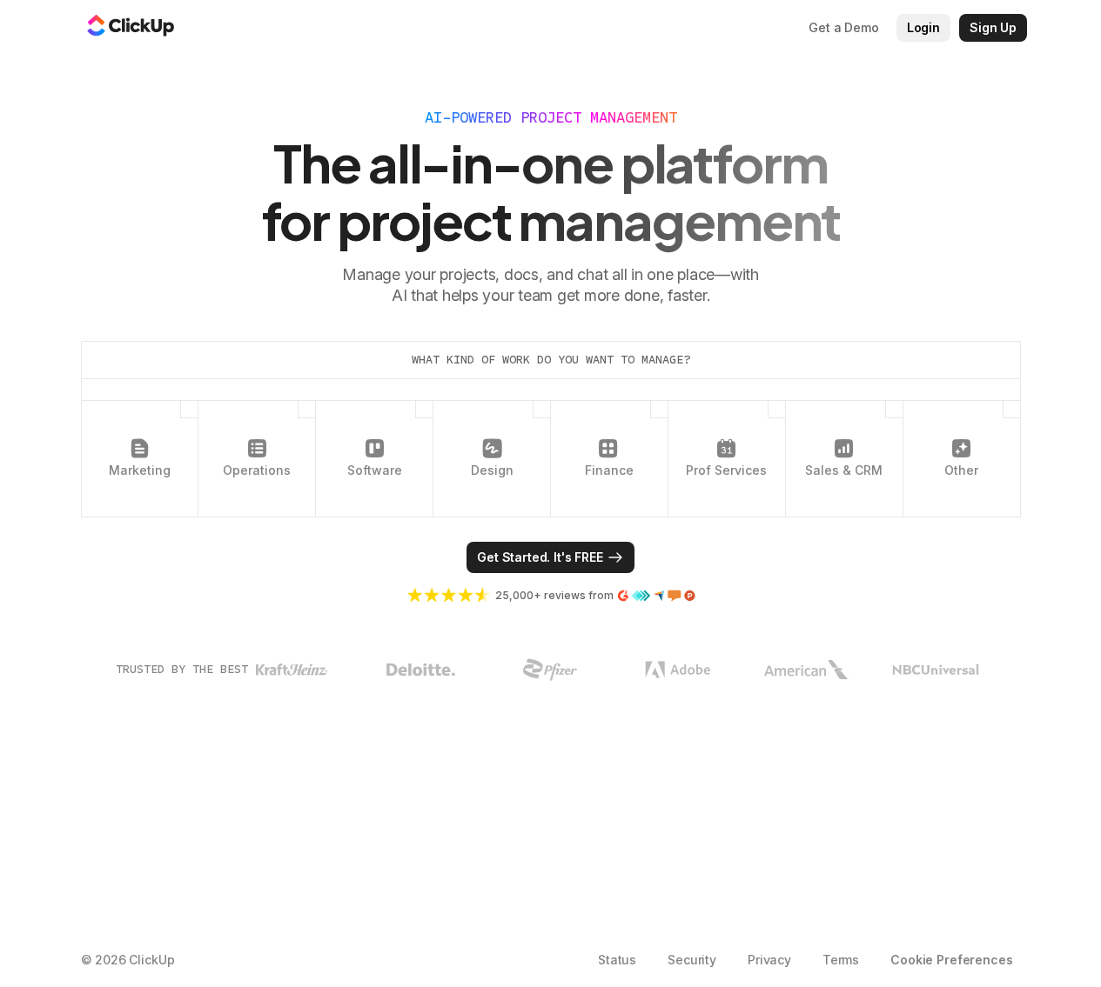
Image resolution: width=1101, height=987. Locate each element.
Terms (840, 959)
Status (617, 959)
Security (692, 959)
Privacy (769, 959)
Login (923, 27)
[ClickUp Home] (130, 27)
